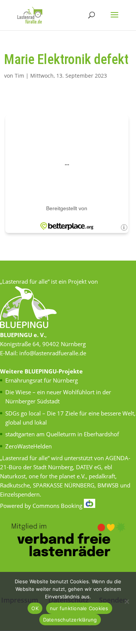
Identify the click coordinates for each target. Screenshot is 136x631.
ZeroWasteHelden (28, 446)
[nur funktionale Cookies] (126, 601)
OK (35, 608)
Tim (19, 75)
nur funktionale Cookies (79, 608)
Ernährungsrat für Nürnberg (41, 380)
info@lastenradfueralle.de (52, 353)
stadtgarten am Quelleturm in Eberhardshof (62, 434)
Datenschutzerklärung (70, 620)
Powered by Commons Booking (42, 505)
